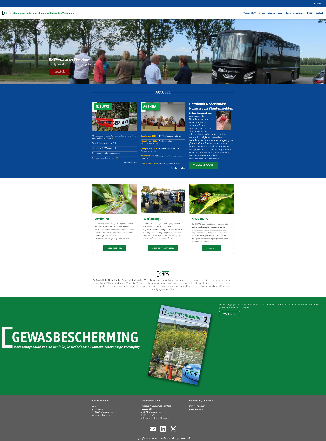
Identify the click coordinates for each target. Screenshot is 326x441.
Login (318, 3)
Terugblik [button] (59, 71)
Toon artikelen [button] (115, 248)
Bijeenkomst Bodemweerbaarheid (107, 153)
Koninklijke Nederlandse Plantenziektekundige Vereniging (43, 12)
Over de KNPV (249, 12)
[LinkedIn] (163, 429)
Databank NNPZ (203, 165)
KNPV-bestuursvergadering (161, 136)
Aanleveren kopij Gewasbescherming (157, 142)
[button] (24, 51)
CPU (169, 438)
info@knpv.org (196, 409)
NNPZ (309, 12)
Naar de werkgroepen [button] (163, 248)
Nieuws (280, 12)
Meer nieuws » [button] (130, 163)
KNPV (156, 438)
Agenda (271, 12)
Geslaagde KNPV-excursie (103, 148)
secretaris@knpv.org (102, 415)
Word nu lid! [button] (229, 314)
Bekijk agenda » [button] (178, 168)
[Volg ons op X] (173, 429)
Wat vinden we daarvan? (103, 143)
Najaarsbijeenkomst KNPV (161, 163)
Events (262, 12)
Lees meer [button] (211, 248)
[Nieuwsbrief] (153, 429)
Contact (319, 12)
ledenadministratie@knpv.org (155, 418)
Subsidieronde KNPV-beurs (104, 158)
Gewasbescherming (295, 12)
